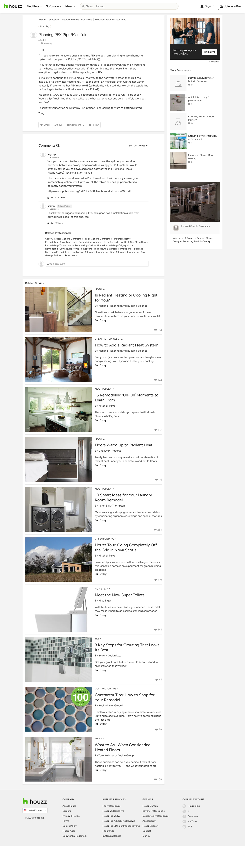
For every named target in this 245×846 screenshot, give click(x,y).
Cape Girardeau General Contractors (64, 238)
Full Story (100, 320)
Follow (95, 124)
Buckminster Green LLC (112, 705)
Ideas (68, 6)
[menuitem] (34, 6)
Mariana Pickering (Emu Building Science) (123, 305)
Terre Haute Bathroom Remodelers (112, 248)
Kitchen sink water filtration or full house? (202, 137)
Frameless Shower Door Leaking (201, 157)
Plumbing (44, 26)
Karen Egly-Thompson (111, 505)
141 (160, 629)
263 (159, 529)
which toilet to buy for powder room (199, 99)
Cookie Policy (69, 826)
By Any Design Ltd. (109, 655)
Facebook (193, 816)
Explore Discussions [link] (49, 19)
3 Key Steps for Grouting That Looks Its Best (127, 647)
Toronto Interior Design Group (116, 755)
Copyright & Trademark (74, 836)
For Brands (108, 831)
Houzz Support (150, 826)
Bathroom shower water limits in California (201, 79)
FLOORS (99, 288)
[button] (138, 145)
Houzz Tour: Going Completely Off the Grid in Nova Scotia (126, 547)
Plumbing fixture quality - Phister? (201, 118)
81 (160, 679)
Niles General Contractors (98, 238)
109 (160, 779)
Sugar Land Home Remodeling (76, 242)
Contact (146, 831)
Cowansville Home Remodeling (76, 248)
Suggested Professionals (155, 816)
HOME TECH (101, 588)
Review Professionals (153, 811)
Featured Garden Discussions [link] (110, 19)
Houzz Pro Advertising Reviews (118, 821)
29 (160, 729)
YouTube (192, 821)
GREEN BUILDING (104, 538)
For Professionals (111, 806)
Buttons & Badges (111, 836)
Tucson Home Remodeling (74, 245)
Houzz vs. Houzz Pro (113, 811)
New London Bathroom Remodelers (89, 252)
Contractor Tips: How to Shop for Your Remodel (124, 697)
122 (160, 379)
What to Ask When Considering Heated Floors (122, 747)
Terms (65, 821)
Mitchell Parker (107, 405)
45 (160, 479)
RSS (190, 826)
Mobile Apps (68, 831)
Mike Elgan (105, 600)
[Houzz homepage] (13, 5)
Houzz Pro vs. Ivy (111, 816)
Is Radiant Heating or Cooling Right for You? (126, 297)
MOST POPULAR (103, 388)
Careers (66, 811)
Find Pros (33, 6)
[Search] (83, 6)
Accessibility (149, 821)
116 (160, 579)
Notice (76, 816)
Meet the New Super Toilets (119, 594)
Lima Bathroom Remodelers (124, 252)
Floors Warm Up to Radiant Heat (123, 445)
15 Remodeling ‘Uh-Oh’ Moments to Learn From (126, 397)
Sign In (146, 836)
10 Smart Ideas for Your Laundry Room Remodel (123, 497)
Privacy (66, 816)
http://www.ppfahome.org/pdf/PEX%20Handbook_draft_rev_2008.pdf (89, 191)
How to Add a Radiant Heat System (126, 345)
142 (160, 329)
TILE (97, 638)
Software (52, 6)
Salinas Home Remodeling (103, 245)
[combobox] (129, 6)
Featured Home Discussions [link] (77, 19)
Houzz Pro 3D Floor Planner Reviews (121, 826)
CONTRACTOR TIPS (105, 688)
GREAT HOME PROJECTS (108, 338)
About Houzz (69, 806)
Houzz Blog (194, 806)
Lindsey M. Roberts (109, 450)
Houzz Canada (150, 806)
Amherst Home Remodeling (108, 242)
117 (160, 429)
